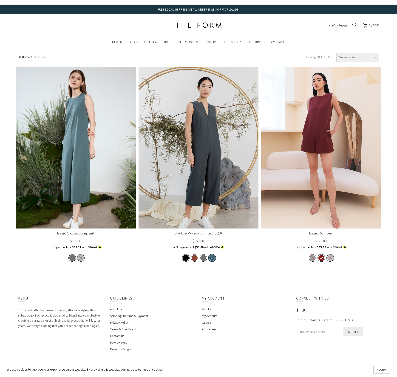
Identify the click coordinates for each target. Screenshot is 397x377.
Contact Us (117, 336)
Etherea (150, 42)
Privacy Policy (119, 322)
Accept (381, 369)
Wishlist (207, 309)
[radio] (72, 257)
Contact (278, 42)
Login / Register (338, 25)
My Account (209, 316)
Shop (133, 42)
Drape (167, 42)
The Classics (188, 42)
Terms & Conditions (123, 329)
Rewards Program (122, 349)
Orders (206, 322)
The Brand (257, 42)
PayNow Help (118, 342)
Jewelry (210, 42)
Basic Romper (321, 233)
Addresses (209, 329)
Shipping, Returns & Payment (129, 316)
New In (117, 42)
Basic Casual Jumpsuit (76, 233)
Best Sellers (232, 42)
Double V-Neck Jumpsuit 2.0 (198, 233)
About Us (116, 309)
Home (26, 57)
